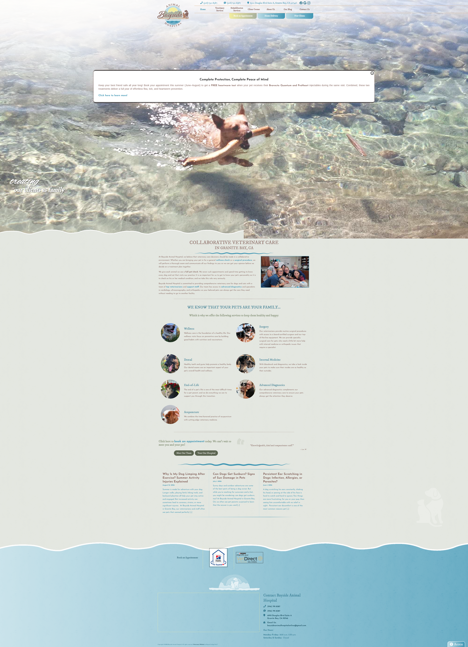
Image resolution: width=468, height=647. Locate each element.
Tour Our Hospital (206, 453)
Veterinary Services (219, 9)
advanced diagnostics (231, 287)
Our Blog (288, 9)
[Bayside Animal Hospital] (173, 15)
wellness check (223, 260)
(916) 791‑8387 (210, 2)
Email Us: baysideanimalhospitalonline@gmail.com (286, 624)
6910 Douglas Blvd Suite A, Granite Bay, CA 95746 (273, 2)
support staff (193, 287)
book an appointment (189, 441)
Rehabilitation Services (237, 9)
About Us (271, 9)
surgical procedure (243, 260)
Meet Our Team (183, 453)
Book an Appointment (243, 15)
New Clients (299, 15)
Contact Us (305, 9)
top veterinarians (174, 287)
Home (203, 9)
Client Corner (254, 9)
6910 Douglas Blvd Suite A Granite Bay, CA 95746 (279, 617)
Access (458, 644)
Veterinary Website (198, 644)
